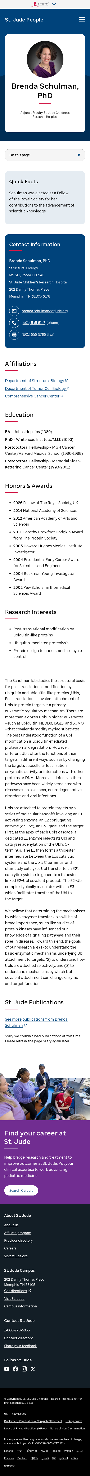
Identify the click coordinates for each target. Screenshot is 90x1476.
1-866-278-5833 (17, 1330)
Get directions (15, 1290)
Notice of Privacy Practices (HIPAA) (25, 1428)
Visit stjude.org (16, 1256)
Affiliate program (17, 1232)
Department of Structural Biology (35, 380)
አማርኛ (74, 1458)
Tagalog (55, 1451)
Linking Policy (74, 1421)
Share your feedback (20, 1345)
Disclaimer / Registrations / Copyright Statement (33, 1421)
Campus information (20, 1306)
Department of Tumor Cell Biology (36, 388)
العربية (79, 1451)
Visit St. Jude (14, 1298)
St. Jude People (24, 19)
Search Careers (21, 1190)
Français (9, 1458)
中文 (19, 1451)
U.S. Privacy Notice (15, 1414)
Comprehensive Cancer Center (32, 396)
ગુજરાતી (63, 1458)
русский (68, 1451)
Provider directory (18, 1240)
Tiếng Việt (31, 1451)
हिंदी (54, 1458)
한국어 (44, 1451)
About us (11, 1225)
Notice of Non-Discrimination (67, 1428)
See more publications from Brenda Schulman (36, 1022)
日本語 (34, 1458)
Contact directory (18, 1338)
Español (8, 1451)
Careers (10, 1248)
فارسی (45, 1458)
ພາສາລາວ (9, 1465)
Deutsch (22, 1458)
